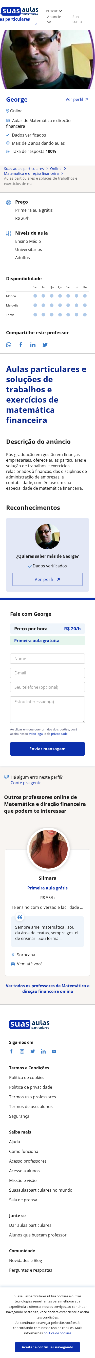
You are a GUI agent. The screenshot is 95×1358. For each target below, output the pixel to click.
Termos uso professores (32, 1097)
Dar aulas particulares (30, 1225)
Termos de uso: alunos (31, 1106)
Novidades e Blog (25, 1260)
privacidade (59, 733)
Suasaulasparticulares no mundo (40, 1190)
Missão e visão (23, 1180)
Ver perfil (45, 579)
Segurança (19, 1116)
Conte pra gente (26, 782)
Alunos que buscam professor (38, 1235)
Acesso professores (28, 1161)
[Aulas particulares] (19, 17)
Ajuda (14, 1141)
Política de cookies (26, 1077)
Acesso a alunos (24, 1171)
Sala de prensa (23, 1200)
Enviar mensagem (47, 749)
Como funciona (23, 1151)
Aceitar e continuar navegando (47, 1347)
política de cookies (57, 1333)
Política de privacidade (30, 1087)
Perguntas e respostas (30, 1270)
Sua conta (77, 19)
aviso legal (36, 733)
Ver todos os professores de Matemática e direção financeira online (47, 988)
